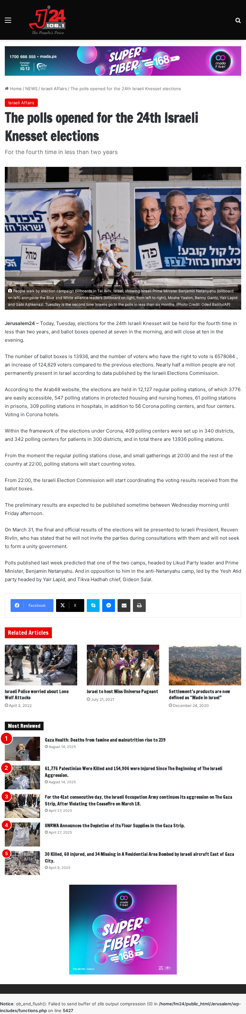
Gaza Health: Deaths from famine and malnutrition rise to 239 (105, 740)
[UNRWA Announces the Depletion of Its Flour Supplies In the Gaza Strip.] (22, 834)
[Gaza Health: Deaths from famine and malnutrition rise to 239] (22, 749)
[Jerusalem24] (49, 19)
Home (15, 88)
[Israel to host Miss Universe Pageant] (123, 665)
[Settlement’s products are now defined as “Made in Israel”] (205, 665)
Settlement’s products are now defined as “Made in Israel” (199, 694)
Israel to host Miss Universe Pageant (122, 691)
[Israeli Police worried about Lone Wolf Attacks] (41, 665)
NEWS (31, 88)
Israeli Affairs (54, 88)
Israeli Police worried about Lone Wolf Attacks (37, 694)
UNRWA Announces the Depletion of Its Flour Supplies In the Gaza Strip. (115, 825)
